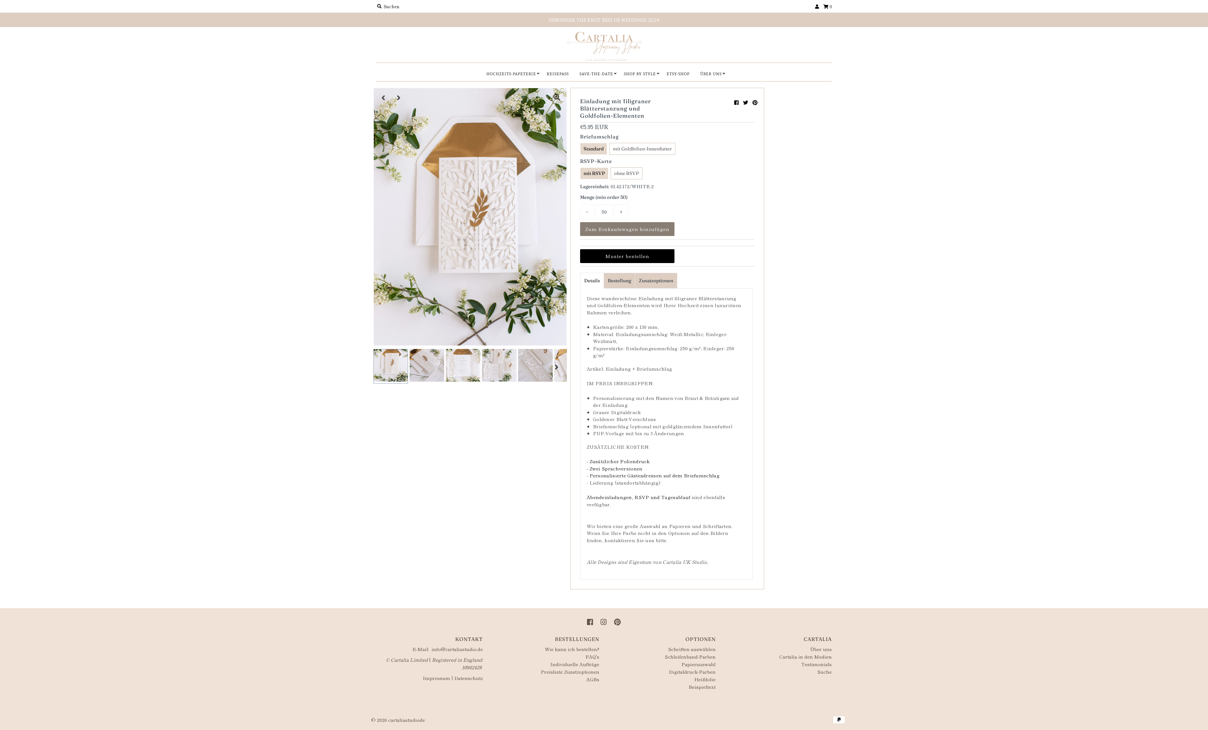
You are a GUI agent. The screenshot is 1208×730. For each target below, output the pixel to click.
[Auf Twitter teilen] (745, 102)
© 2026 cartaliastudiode (398, 719)
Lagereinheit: (594, 186)
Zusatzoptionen (656, 281)
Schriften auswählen (692, 649)
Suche (824, 671)
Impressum (436, 678)
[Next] (399, 98)
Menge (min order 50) (604, 197)
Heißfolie (705, 679)
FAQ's (592, 656)
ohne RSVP (626, 173)
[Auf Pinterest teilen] (755, 102)
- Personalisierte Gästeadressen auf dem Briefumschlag (653, 475)
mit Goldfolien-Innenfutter (642, 149)
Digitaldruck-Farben (692, 671)
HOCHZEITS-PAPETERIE (511, 73)
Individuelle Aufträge (574, 664)
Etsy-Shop (678, 73)
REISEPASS (558, 73)
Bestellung (619, 281)
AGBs (592, 679)
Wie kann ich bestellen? (572, 649)
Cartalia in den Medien (805, 656)
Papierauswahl (698, 664)
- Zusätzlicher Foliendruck (618, 461)
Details (592, 281)
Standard (594, 149)
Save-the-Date (596, 73)
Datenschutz (468, 678)
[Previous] (383, 98)
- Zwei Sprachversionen (615, 468)
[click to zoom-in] (557, 98)
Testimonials (816, 664)
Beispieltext (702, 686)
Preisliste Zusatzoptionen (570, 671)
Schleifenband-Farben (690, 656)
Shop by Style (640, 73)
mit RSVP (594, 173)
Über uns (821, 649)
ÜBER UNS (711, 73)
